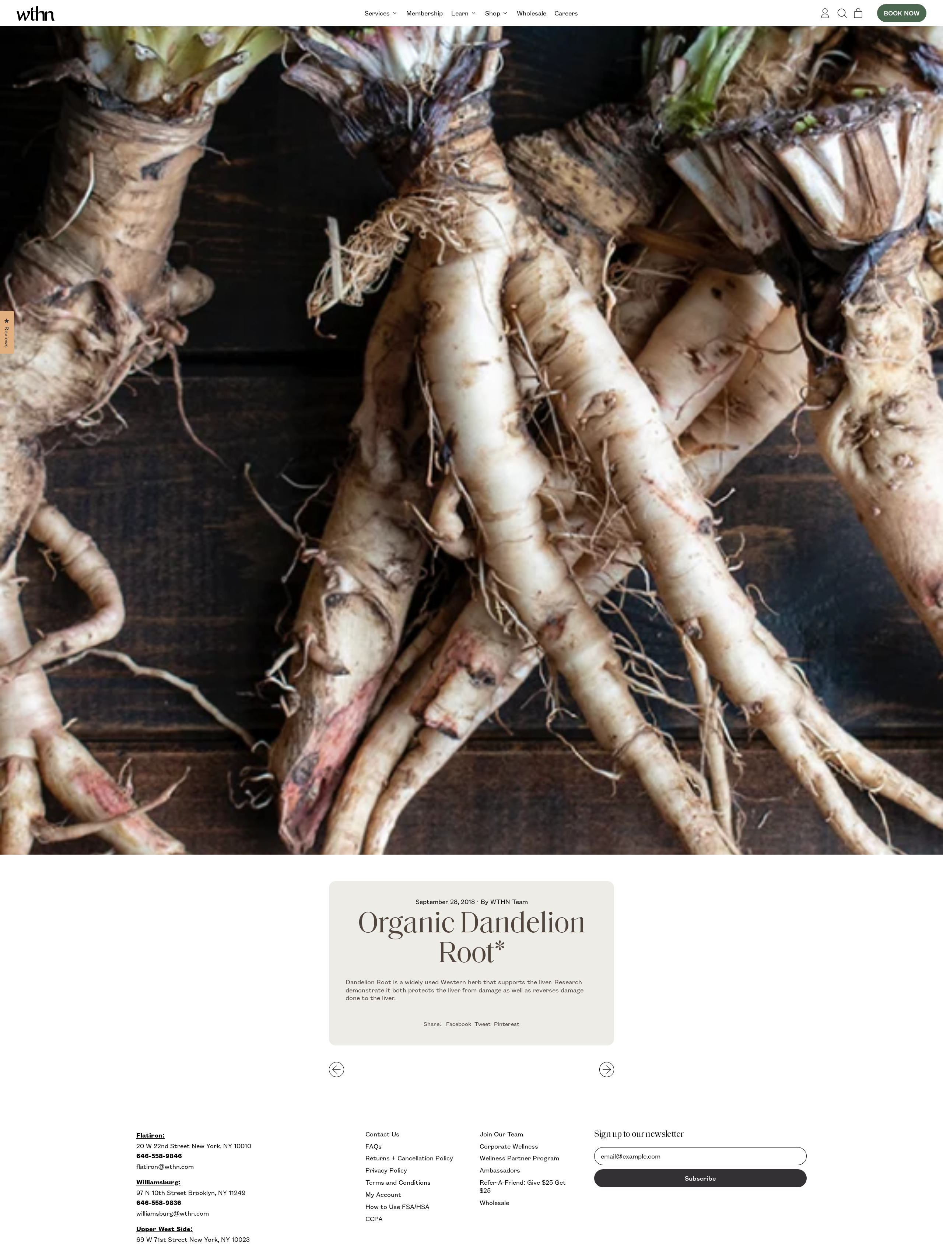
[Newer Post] (606, 1069)
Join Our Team (501, 1134)
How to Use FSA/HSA (397, 1206)
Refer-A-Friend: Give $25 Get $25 (523, 1186)
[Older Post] (336, 1069)
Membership (424, 13)
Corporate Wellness (509, 1146)
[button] (842, 13)
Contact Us (382, 1134)
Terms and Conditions (398, 1182)
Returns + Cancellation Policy (409, 1158)
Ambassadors (500, 1170)
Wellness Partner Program (519, 1158)
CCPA (374, 1219)
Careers (566, 13)
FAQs (373, 1146)
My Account (383, 1194)
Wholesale (531, 13)
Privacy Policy (386, 1170)
